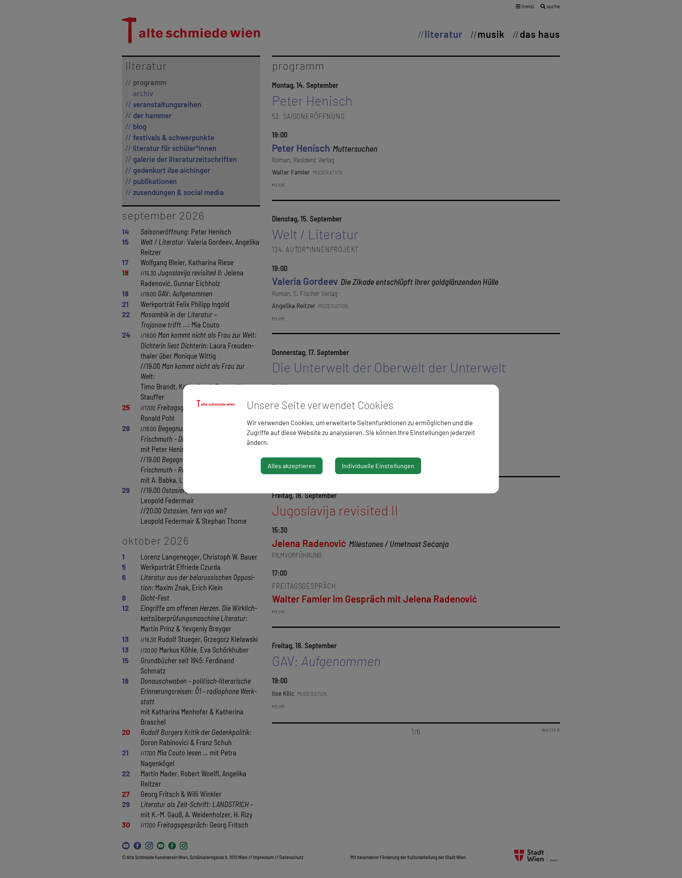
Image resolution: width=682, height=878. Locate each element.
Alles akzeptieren (292, 465)
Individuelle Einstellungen (378, 465)
